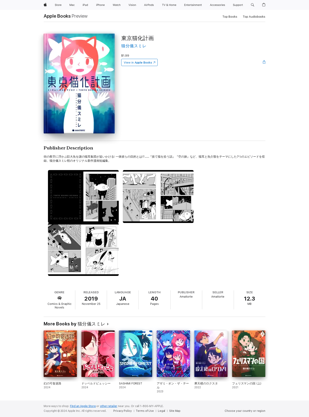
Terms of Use (145, 410)
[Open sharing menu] (264, 62)
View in (138, 62)
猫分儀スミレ (133, 45)
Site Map (175, 410)
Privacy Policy (122, 410)
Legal (161, 410)
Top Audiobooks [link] (254, 16)
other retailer (108, 406)
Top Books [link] (229, 16)
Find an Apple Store (83, 406)
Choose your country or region (245, 410)
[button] (252, 5)
